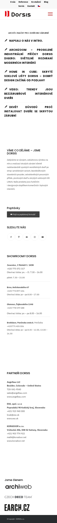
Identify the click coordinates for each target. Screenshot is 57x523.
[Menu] (49, 13)
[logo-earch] (17, 507)
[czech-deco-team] (18, 496)
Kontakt (31, 6)
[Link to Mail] (27, 237)
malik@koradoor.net (16, 437)
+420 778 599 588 (15, 308)
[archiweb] (18, 487)
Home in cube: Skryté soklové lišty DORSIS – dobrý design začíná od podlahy (28, 76)
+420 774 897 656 (15, 291)
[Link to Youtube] (42, 237)
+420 (9, 268)
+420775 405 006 (15, 326)
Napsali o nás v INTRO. (26, 40)
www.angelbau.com (16, 396)
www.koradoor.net (16, 440)
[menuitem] (13, 2)
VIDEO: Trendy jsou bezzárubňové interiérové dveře (28, 94)
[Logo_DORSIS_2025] (23, 13)
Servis (21, 6)
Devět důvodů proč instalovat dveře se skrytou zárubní (28, 111)
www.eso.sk (12, 418)
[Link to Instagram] (34, 237)
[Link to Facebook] (11, 237)
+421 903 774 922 (16, 433)
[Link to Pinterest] (19, 237)
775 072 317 (18, 268)
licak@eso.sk (13, 414)
